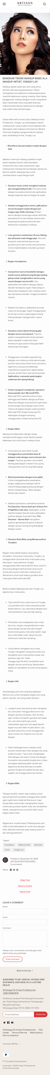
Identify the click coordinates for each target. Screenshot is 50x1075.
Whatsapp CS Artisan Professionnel (19, 1029)
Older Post (25, 880)
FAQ (41, 1029)
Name (5, 907)
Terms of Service (19, 1032)
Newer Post (25, 891)
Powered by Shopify (11, 1068)
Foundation (9, 845)
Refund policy (36, 1032)
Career (6, 1032)
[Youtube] (12, 1022)
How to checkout (10, 1035)
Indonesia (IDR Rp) (10, 1044)
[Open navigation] (4, 4)
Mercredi (38, 845)
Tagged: (6, 840)
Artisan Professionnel (26, 1065)
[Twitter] (4, 1022)
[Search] (44, 4)
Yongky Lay (18, 850)
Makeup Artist (24, 845)
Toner (7, 850)
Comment (7, 928)
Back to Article (25, 886)
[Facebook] (8, 1022)
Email (5, 917)
